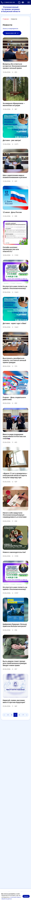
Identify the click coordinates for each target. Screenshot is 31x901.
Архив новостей (11, 33)
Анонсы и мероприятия (10, 28)
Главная (6, 19)
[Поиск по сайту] (19, 2)
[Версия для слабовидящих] (22, 2)
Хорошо (26, 896)
